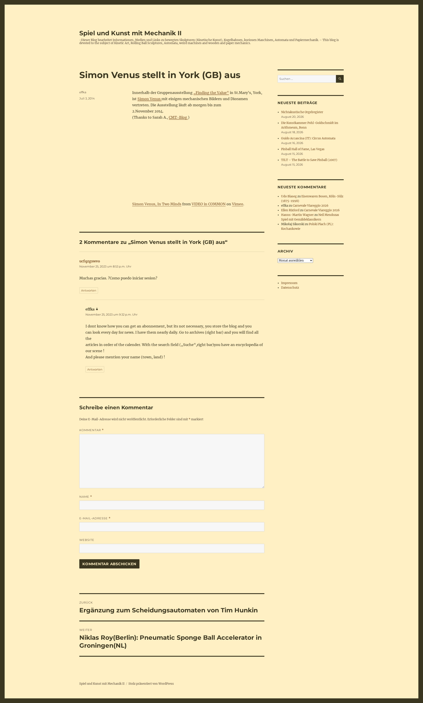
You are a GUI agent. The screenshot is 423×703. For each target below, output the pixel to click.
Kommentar (91, 430)
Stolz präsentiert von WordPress (151, 684)
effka (82, 92)
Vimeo (237, 204)
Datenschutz (290, 288)
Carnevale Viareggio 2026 (310, 206)
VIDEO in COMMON (209, 204)
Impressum (289, 283)
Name (85, 497)
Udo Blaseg (289, 196)
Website (86, 540)
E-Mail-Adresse (95, 518)
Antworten (88, 290)
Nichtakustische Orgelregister (302, 112)
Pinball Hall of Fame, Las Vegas (303, 149)
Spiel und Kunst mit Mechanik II (130, 33)
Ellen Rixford (290, 210)
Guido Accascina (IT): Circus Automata (308, 138)
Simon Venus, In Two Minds (156, 204)
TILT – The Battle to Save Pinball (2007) (309, 160)
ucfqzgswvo (89, 261)
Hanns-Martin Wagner (297, 215)
